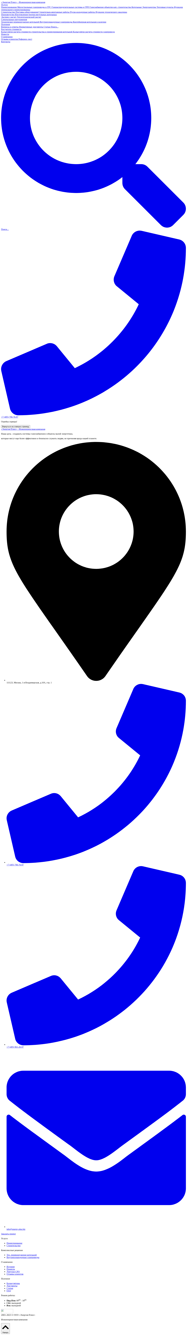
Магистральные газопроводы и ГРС (34, 7)
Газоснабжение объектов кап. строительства (111, 7)
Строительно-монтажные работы (54, 12)
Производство (8, 14)
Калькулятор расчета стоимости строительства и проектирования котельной (37, 32)
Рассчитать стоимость (11, 29)
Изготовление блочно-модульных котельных (36, 14)
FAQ (9, 1291)
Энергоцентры (149, 7)
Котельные (137, 7)
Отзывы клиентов (9, 39)
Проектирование (9, 7)
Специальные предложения (14, 19)
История (11, 1267)
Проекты (11, 1269)
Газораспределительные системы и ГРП (71, 7)
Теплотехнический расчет (29, 17)
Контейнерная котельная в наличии (89, 22)
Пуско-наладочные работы (82, 12)
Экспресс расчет (9, 17)
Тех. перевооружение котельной (22, 1255)
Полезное (5, 24)
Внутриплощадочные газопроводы (56, 22)
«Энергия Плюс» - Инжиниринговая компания (23, 2)
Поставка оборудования (27, 12)
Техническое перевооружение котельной (20, 22)
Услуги (4, 5)
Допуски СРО (13, 1271)
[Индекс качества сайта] (7, 1312)
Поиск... (54, 27)
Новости (5, 34)
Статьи (47, 27)
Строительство (8, 12)
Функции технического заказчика (111, 12)
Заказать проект (8, 1234)
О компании (7, 37)
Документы (12, 1286)
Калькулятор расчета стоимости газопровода (94, 32)
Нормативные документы (31, 27)
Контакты (5, 41)
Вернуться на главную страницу (15, 427)
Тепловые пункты (165, 7)
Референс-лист (25, 39)
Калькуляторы (13, 1283)
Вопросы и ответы (10, 27)
